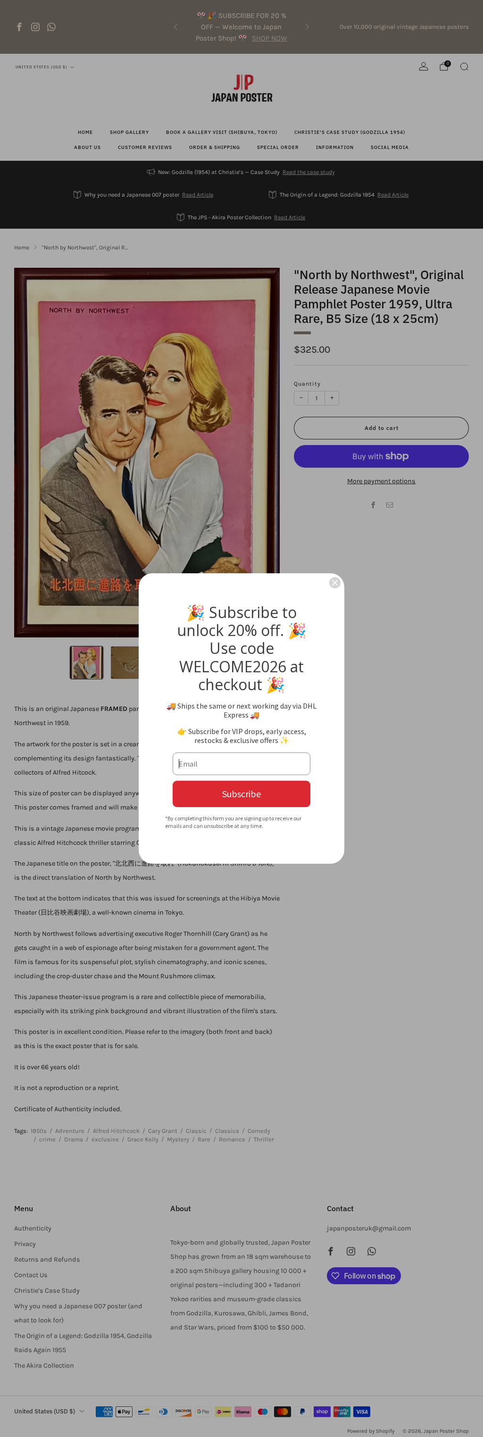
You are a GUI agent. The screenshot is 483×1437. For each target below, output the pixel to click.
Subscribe (241, 794)
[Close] (335, 582)
